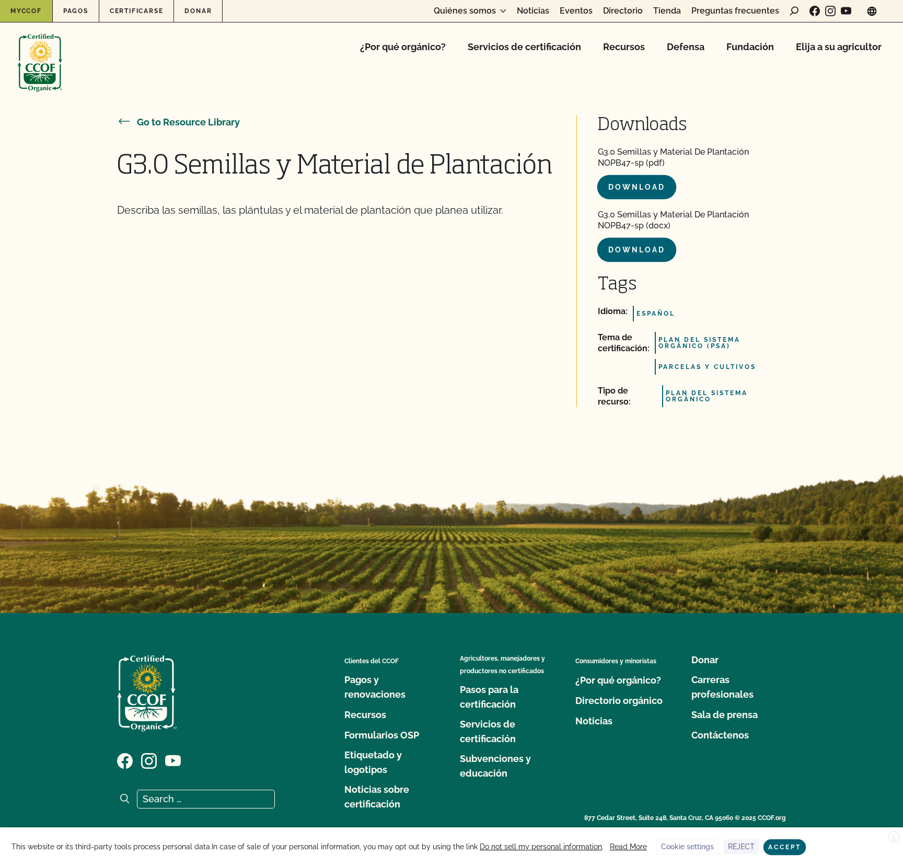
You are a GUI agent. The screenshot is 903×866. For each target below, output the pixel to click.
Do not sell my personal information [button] (541, 846)
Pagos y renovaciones (375, 687)
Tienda (667, 11)
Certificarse (137, 11)
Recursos (624, 46)
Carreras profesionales (722, 687)
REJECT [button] (741, 846)
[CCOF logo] (40, 52)
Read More (628, 846)
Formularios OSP (381, 735)
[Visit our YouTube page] (846, 11)
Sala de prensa (724, 714)
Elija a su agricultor (839, 46)
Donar (198, 11)
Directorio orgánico (619, 700)
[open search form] (794, 11)
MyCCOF (26, 11)
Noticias (533, 11)
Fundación (750, 46)
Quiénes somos (465, 11)
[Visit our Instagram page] (830, 11)
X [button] (894, 837)
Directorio (623, 11)
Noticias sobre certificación (376, 797)
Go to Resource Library (188, 122)
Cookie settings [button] (687, 846)
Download (636, 187)
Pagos (75, 11)
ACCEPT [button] (784, 847)
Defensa (685, 46)
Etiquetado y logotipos (373, 762)
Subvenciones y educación (495, 766)
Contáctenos (720, 735)
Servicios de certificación (524, 46)
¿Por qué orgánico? (403, 46)
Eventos (576, 11)
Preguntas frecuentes (735, 11)
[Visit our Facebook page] (814, 11)
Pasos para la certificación (489, 697)
